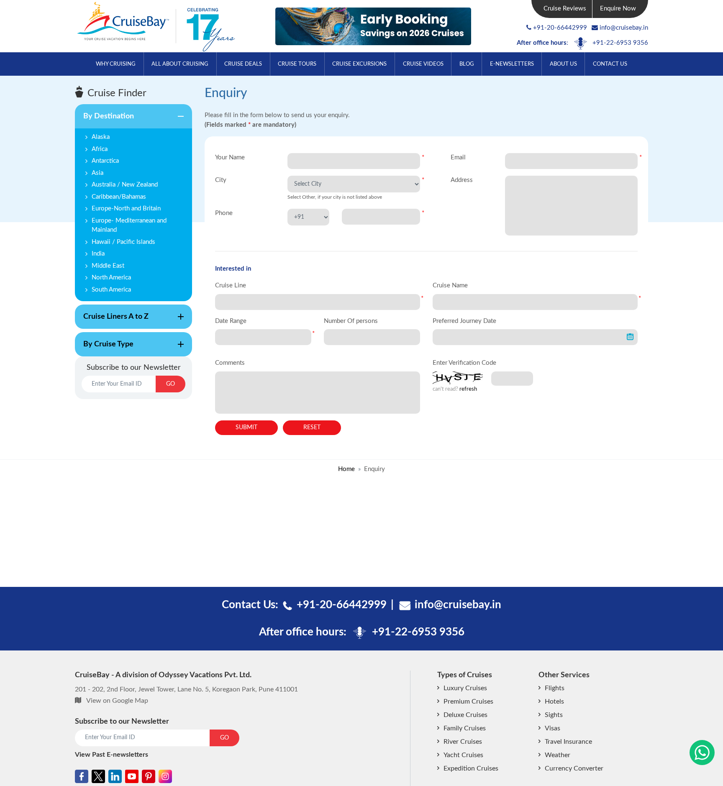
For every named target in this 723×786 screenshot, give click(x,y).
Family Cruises (465, 728)
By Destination (104, 120)
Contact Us (610, 64)
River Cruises (463, 741)
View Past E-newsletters (111, 754)
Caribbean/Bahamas (119, 197)
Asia (97, 173)
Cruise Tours (297, 64)
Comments (230, 363)
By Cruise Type (104, 348)
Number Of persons (351, 321)
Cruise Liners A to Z (112, 321)
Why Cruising (116, 64)
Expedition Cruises (471, 768)
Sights (554, 715)
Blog (466, 64)
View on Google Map (117, 700)
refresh (468, 389)
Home (346, 469)
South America (111, 290)
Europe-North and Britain (126, 208)
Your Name (230, 157)
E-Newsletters (512, 64)
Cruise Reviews (565, 8)
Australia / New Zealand (125, 185)
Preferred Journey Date (464, 321)
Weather (557, 755)
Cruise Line (230, 285)
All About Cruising (179, 64)
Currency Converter (574, 768)
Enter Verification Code (464, 363)
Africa (100, 149)
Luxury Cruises (465, 688)
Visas (552, 728)
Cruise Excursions (359, 64)
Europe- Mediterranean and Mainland (129, 225)
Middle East (108, 266)
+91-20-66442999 (560, 28)
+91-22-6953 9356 (620, 43)
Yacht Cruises (463, 755)
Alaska (101, 137)
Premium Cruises (468, 701)
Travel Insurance (568, 741)
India (98, 254)
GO (170, 384)
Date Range (230, 321)
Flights (554, 688)
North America (111, 277)
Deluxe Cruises (465, 715)
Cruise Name (450, 285)
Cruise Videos (423, 64)
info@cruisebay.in (624, 28)
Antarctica (105, 161)
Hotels (554, 701)
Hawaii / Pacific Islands (123, 242)
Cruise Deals (243, 64)
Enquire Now (618, 8)
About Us (563, 64)
